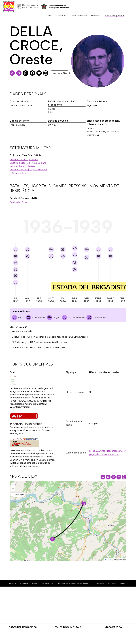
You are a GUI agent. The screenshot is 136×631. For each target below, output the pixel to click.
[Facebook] (32, 73)
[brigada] (51, 249)
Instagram (124, 583)
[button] (52, 539)
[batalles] (15, 249)
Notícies (95, 15)
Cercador (61, 15)
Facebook (112, 583)
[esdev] (15, 262)
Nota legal (24, 583)
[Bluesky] (39, 73)
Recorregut (18, 495)
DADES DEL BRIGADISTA (23, 627)
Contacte (12, 583)
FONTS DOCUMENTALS (68, 627)
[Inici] (19, 6)
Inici (50, 15)
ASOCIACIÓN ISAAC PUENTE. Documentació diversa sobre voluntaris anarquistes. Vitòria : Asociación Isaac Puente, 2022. (31, 429)
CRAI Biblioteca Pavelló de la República (73, 583)
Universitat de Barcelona (42, 583)
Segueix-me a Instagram (45, 73)
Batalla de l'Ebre (18, 202)
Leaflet (109, 559)
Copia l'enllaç (25, 73)
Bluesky (100, 583)
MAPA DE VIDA (113, 627)
